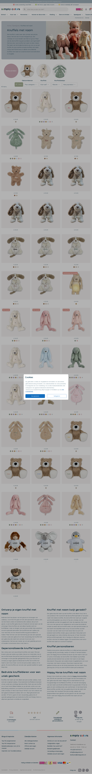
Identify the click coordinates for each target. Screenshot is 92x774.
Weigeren (57, 396)
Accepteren (35, 396)
